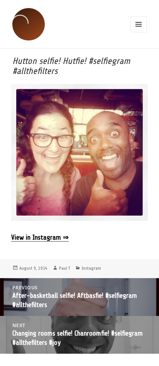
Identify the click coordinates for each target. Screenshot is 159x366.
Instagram (91, 268)
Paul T (64, 268)
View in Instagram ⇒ (40, 237)
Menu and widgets (138, 24)
